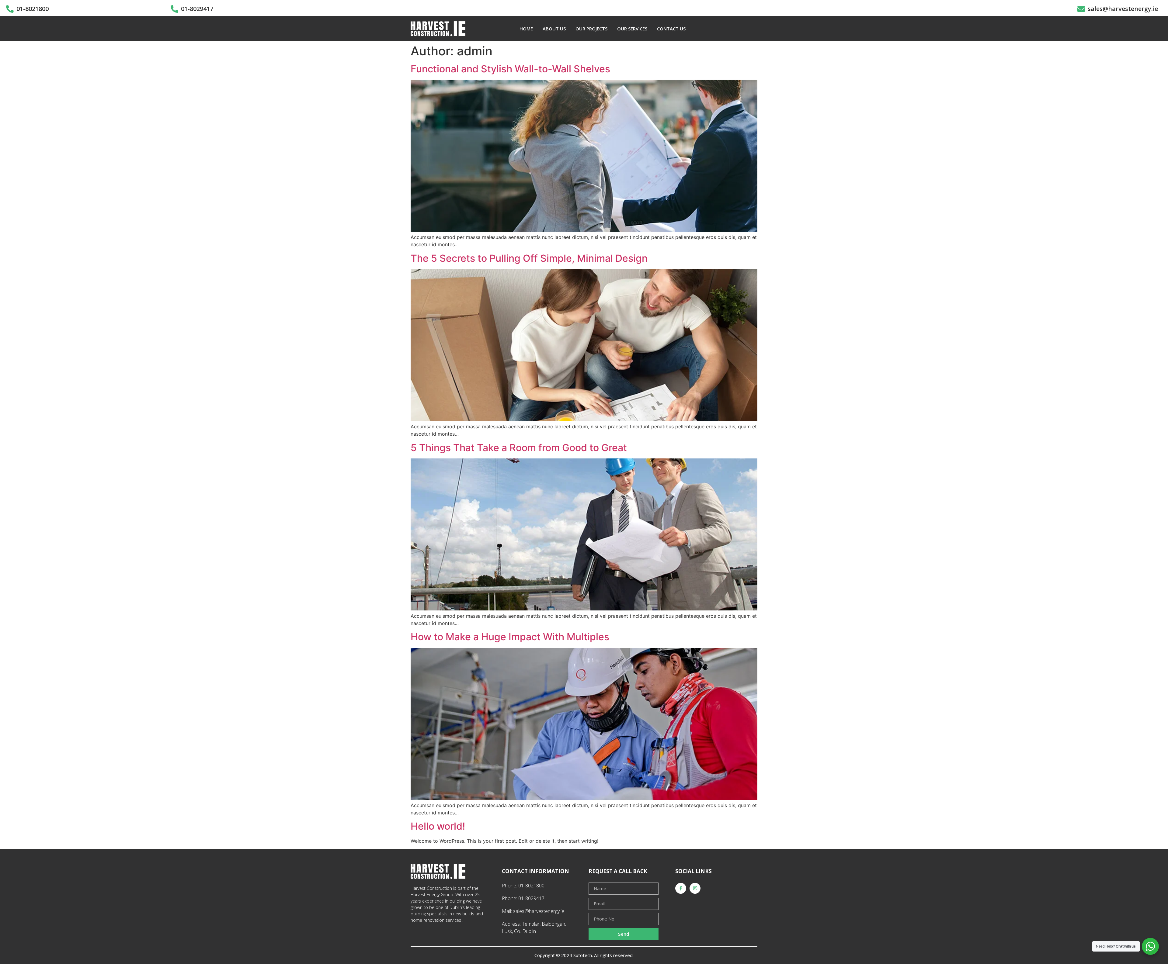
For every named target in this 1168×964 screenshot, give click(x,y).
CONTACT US (671, 29)
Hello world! (438, 826)
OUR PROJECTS (591, 29)
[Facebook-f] (680, 888)
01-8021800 (32, 9)
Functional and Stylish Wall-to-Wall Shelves (510, 69)
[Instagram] (695, 888)
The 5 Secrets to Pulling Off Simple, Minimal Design (529, 258)
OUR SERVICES (632, 29)
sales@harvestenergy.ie (1123, 9)
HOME (526, 29)
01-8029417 (197, 9)
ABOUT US (554, 29)
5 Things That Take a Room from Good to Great (519, 448)
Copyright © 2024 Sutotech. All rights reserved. (584, 955)
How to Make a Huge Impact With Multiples (510, 637)
